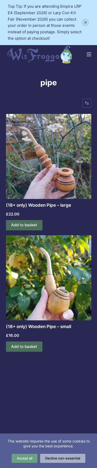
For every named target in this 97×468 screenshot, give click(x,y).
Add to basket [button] (24, 224)
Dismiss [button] (85, 22)
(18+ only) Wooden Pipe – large (38, 205)
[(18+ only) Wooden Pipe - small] (48, 277)
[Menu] (89, 54)
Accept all (24, 458)
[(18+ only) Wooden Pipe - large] (48, 156)
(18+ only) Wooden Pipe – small (38, 326)
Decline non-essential (62, 458)
